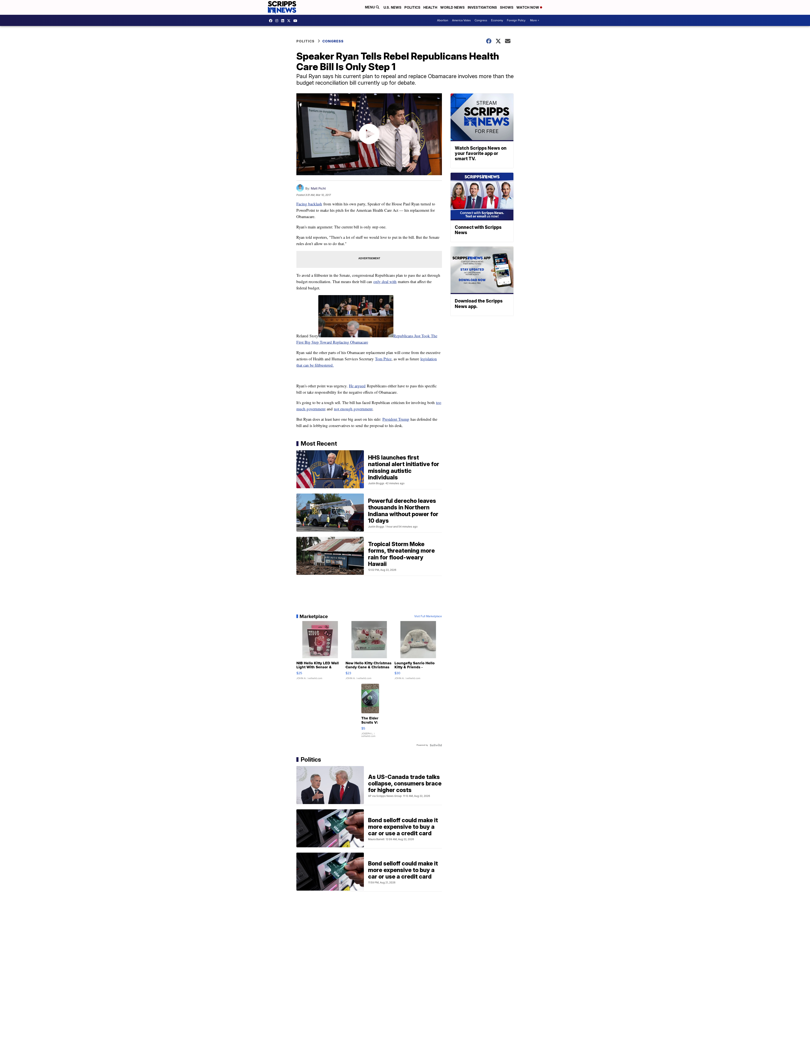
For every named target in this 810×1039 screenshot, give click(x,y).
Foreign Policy (516, 20)
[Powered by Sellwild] (436, 745)
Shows (506, 7)
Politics (412, 7)
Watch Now (528, 7)
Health (430, 7)
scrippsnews (271, 20)
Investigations (482, 7)
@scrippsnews (296, 20)
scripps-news (283, 20)
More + (534, 20)
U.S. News (392, 7)
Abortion (442, 20)
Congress (481, 20)
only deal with (385, 281)
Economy (497, 20)
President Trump (395, 419)
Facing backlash (309, 203)
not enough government (353, 408)
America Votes (461, 20)
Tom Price (383, 358)
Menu (370, 7)
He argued (357, 385)
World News (452, 7)
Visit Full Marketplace (428, 616)
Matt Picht (318, 188)
